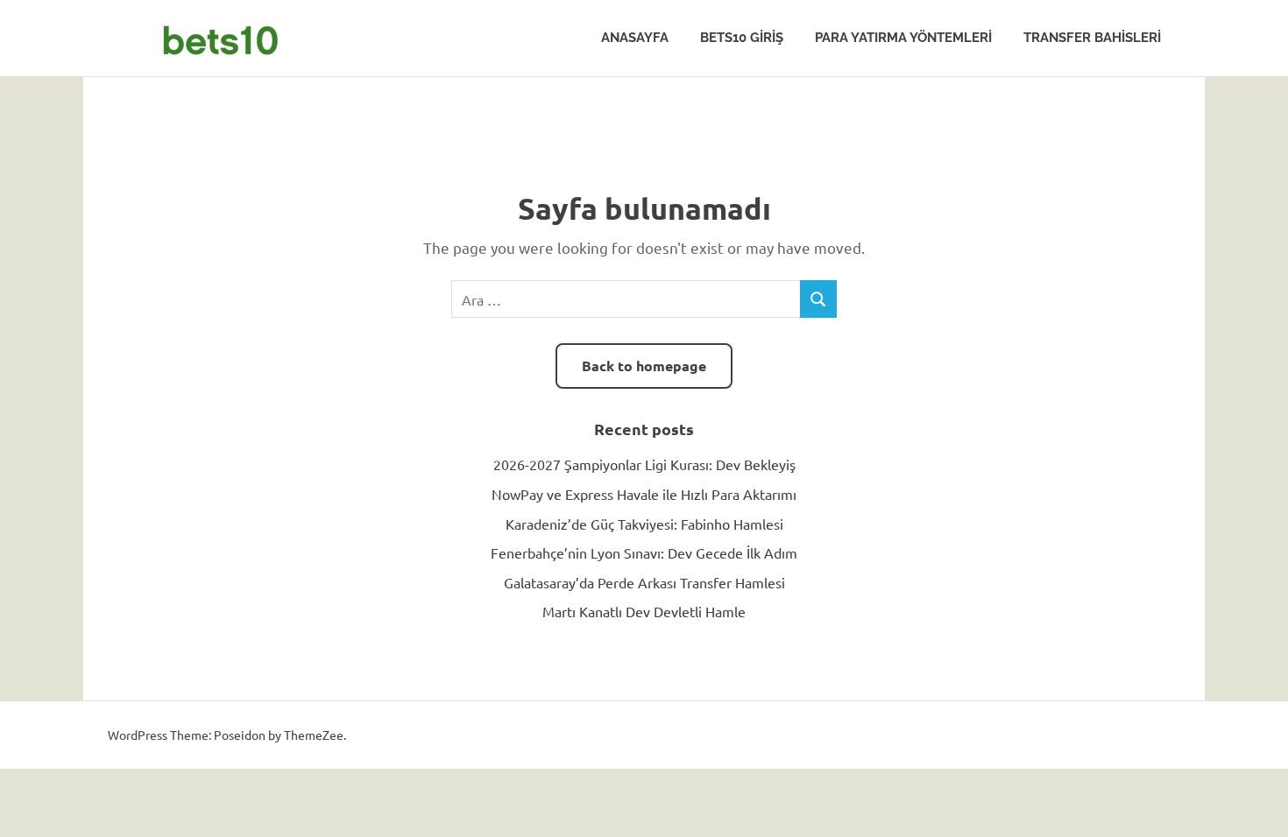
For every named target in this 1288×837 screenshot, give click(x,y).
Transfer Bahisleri (1092, 38)
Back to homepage (644, 365)
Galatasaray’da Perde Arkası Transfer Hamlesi (644, 582)
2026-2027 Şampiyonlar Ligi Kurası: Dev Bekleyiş (644, 464)
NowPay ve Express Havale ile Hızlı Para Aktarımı (644, 494)
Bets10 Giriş (741, 38)
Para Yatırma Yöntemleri (903, 38)
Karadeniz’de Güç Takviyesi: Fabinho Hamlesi (644, 523)
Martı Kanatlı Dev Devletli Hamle (644, 611)
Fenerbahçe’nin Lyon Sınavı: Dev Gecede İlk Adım (644, 552)
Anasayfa (635, 38)
